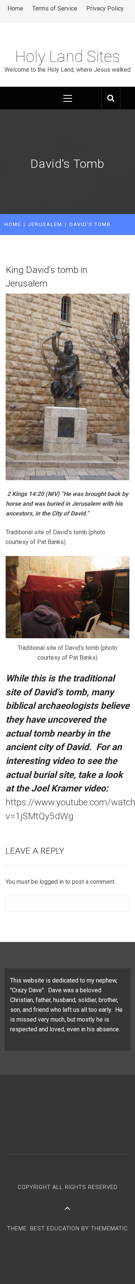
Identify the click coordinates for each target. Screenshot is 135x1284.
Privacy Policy (105, 8)
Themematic (109, 1228)
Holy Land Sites (67, 56)
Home (15, 8)
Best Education (55, 1228)
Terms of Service (54, 8)
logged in (51, 881)
